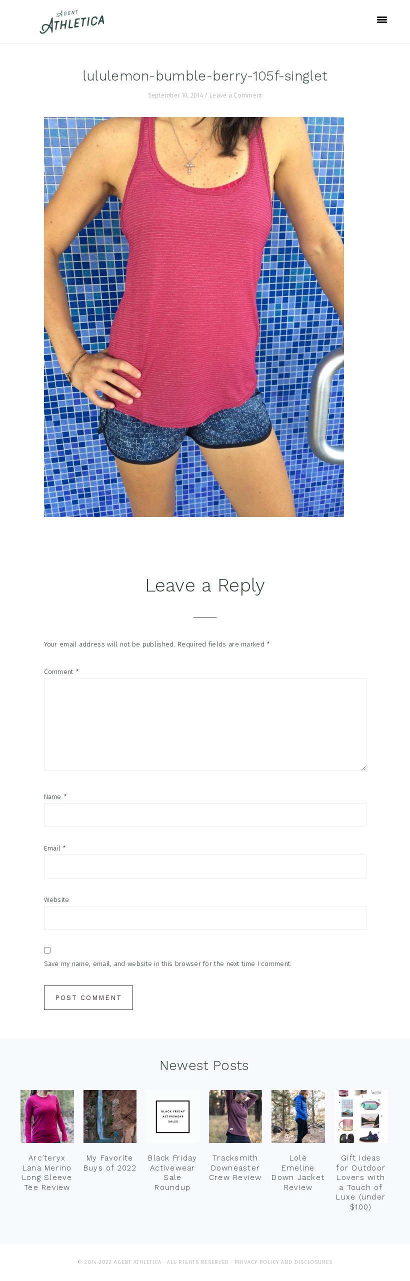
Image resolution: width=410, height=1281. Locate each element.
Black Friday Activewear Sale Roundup (172, 1173)
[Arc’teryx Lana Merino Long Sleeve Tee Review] (47, 1119)
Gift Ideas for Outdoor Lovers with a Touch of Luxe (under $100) (361, 1183)
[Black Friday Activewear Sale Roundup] (173, 1119)
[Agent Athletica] (74, 29)
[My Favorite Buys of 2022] (110, 1119)
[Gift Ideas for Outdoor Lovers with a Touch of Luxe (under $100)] (361, 1119)
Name (56, 796)
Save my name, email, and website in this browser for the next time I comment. (168, 964)
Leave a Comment (236, 95)
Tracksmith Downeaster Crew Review (235, 1168)
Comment (62, 672)
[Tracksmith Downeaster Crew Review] (235, 1119)
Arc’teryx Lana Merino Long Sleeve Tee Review (47, 1173)
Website (57, 900)
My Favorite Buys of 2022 (110, 1163)
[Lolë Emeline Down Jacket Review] (298, 1119)
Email (55, 848)
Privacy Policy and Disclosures (283, 1262)
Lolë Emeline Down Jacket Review (298, 1173)
